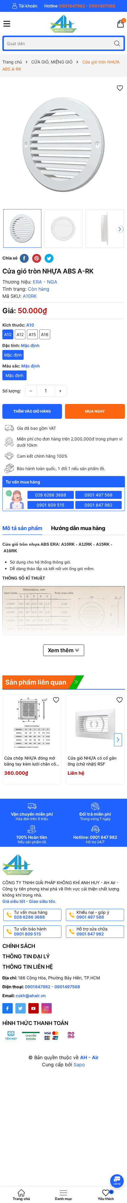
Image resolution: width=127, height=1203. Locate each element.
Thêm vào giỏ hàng (32, 411)
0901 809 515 (50, 504)
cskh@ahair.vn (31, 995)
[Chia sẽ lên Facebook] (24, 258)
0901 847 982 (98, 504)
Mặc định (13, 354)
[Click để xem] (63, 144)
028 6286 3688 (50, 494)
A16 (44, 334)
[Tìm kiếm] (117, 43)
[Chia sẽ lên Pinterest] (36, 258)
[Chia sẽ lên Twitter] (49, 258)
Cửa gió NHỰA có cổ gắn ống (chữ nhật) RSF (92, 760)
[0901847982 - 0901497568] (79, 6)
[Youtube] (33, 1008)
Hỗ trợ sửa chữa (92, 931)
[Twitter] (20, 1008)
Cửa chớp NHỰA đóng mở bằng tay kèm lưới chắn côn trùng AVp (31, 761)
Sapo (79, 1064)
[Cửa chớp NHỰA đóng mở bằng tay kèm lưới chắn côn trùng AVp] (32, 724)
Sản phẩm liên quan (35, 682)
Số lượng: (11, 390)
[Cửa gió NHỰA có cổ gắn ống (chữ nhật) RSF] (95, 724)
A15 (32, 334)
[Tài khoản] (24, 6)
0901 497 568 (98, 494)
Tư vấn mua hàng (31, 915)
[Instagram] (46, 1008)
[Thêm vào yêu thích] (120, 87)
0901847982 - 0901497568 (52, 986)
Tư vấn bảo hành (30, 931)
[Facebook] (7, 1008)
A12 (20, 334)
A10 (8, 334)
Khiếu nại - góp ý (92, 915)
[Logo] (63, 24)
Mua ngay (95, 411)
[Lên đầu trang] (118, 1165)
